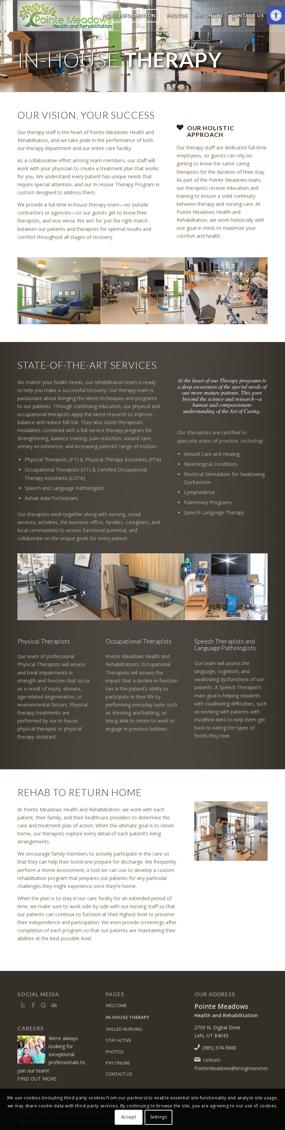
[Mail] (54, 1005)
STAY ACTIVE (118, 1040)
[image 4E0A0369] (143, 291)
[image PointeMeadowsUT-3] (59, 291)
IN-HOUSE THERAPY (127, 1017)
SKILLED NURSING (124, 1029)
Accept (128, 1117)
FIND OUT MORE (37, 1078)
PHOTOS (115, 1052)
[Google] (43, 1005)
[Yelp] (22, 1005)
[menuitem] (129, 15)
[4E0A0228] (231, 831)
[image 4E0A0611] (226, 291)
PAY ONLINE (118, 1063)
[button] (276, 15)
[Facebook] (33, 1005)
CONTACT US (119, 1074)
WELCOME (116, 1005)
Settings (158, 1117)
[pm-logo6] (65, 15)
